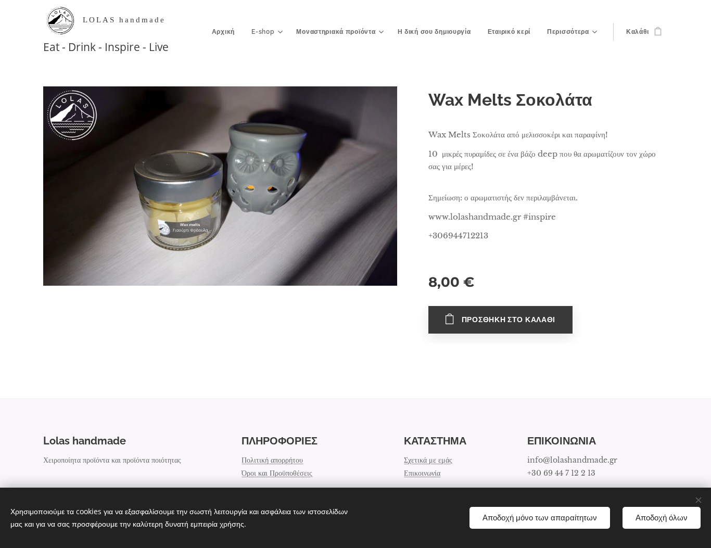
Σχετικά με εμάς (428, 460)
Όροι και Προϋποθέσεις (277, 473)
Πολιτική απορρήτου (272, 460)
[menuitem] (226, 32)
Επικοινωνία (422, 473)
